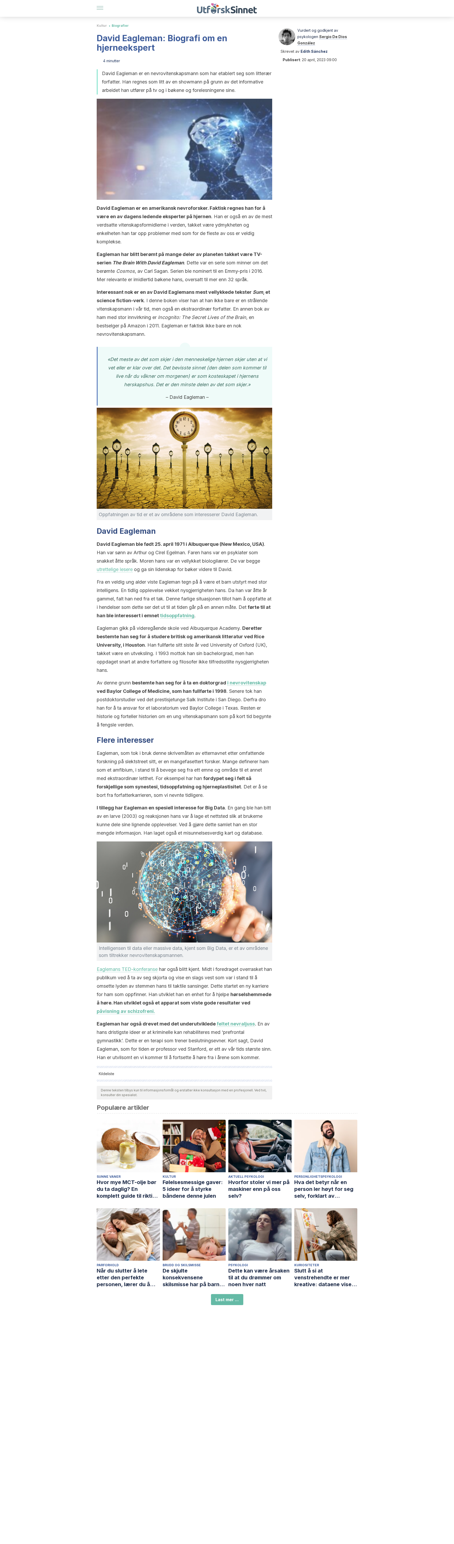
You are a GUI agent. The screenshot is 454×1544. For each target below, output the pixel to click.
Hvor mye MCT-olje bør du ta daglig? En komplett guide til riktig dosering (126, 1189)
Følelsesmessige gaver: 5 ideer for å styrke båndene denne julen (193, 1189)
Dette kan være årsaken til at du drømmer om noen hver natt (259, 1277)
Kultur (102, 26)
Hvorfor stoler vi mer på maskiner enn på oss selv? (259, 1189)
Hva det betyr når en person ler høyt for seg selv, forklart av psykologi (323, 1189)
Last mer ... (227, 1299)
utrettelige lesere (115, 569)
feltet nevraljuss (236, 1024)
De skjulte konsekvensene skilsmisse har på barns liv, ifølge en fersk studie (194, 1278)
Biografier (120, 26)
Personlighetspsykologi (318, 1177)
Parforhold (108, 1265)
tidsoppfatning (177, 615)
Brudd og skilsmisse (182, 1265)
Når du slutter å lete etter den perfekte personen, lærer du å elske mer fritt (123, 1278)
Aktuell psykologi (246, 1177)
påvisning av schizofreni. (126, 1011)
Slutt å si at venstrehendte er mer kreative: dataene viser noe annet (324, 1278)
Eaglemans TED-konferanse (127, 969)
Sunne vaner (109, 1177)
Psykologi (238, 1265)
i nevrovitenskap (246, 682)
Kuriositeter (306, 1265)
